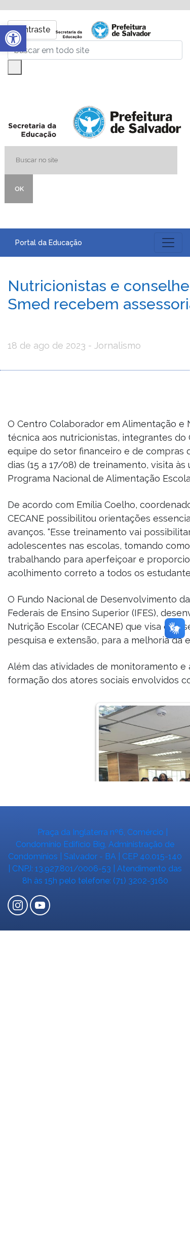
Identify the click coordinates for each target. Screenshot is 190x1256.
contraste (32, 29)
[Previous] (114, 740)
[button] (13, 38)
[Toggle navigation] (168, 242)
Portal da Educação (48, 243)
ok (19, 189)
